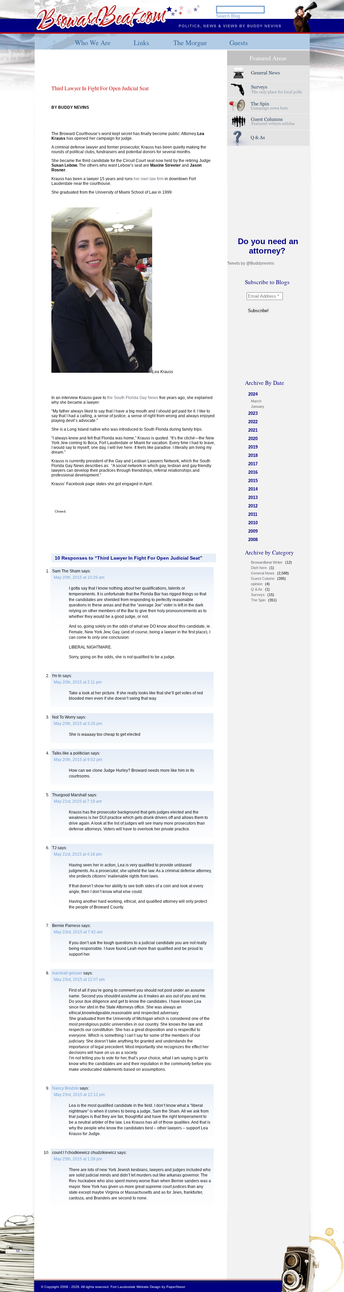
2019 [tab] (253, 447)
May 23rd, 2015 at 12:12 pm (79, 1094)
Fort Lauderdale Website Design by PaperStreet (148, 1287)
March (256, 401)
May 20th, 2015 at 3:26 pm (78, 723)
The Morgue (190, 42)
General (268, 73)
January (257, 406)
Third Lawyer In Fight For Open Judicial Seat (99, 88)
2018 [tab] (253, 455)
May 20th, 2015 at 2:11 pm (78, 682)
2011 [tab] (252, 514)
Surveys (268, 89)
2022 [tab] (253, 421)
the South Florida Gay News (132, 397)
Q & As (256, 589)
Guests (238, 42)
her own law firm (149, 178)
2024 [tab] (253, 394)
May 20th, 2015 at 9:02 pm (78, 759)
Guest (268, 122)
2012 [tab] (253, 505)
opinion (256, 584)
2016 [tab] (253, 472)
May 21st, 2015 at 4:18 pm (78, 854)
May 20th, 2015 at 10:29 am (79, 577)
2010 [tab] (253, 522)
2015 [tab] (253, 480)
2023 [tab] (253, 413)
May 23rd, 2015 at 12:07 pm (79, 979)
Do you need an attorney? (268, 246)
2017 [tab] (253, 463)
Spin (268, 105)
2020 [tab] (253, 438)
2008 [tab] (253, 539)
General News (262, 573)
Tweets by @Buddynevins (250, 263)
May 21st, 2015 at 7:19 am (78, 801)
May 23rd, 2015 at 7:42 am (78, 932)
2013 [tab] (253, 497)
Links (141, 42)
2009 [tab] (253, 531)
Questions (268, 138)
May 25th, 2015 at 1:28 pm (78, 1159)
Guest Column (262, 578)
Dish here (259, 568)
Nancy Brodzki (65, 1088)
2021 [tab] (253, 430)
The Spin (258, 600)
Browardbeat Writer (267, 562)
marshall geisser (67, 973)
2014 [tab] (253, 489)
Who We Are (93, 42)
